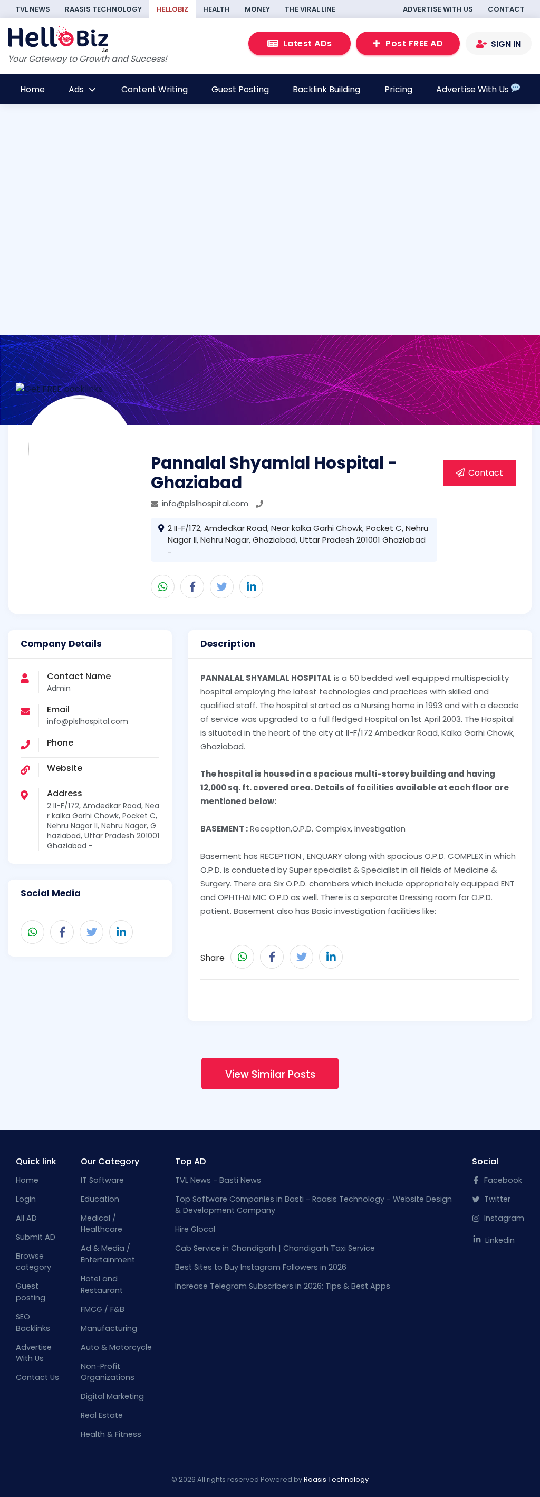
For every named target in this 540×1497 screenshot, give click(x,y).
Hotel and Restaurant (102, 1284)
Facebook (502, 1180)
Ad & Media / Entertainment (108, 1254)
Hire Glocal (195, 1229)
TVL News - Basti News (218, 1180)
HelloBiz (172, 9)
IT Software (102, 1180)
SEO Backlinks (33, 1322)
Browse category (33, 1262)
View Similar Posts (270, 1074)
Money (257, 9)
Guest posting (30, 1292)
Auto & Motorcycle (116, 1347)
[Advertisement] (270, 217)
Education (100, 1199)
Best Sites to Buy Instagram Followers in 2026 (260, 1267)
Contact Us (37, 1377)
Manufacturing (109, 1328)
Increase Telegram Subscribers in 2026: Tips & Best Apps (282, 1286)
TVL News (32, 9)
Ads (77, 89)
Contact (506, 9)
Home (32, 89)
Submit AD (35, 1237)
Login (26, 1199)
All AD (26, 1218)
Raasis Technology (103, 9)
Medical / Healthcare (101, 1224)
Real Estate (102, 1415)
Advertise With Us (438, 9)
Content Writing (154, 89)
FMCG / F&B (102, 1309)
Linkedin (499, 1240)
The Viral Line (310, 9)
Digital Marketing (112, 1396)
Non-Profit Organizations (107, 1372)
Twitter (496, 1199)
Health (216, 9)
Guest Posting (240, 89)
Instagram (503, 1218)
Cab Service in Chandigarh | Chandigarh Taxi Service (275, 1248)
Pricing (398, 89)
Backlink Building (326, 89)
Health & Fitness (111, 1434)
